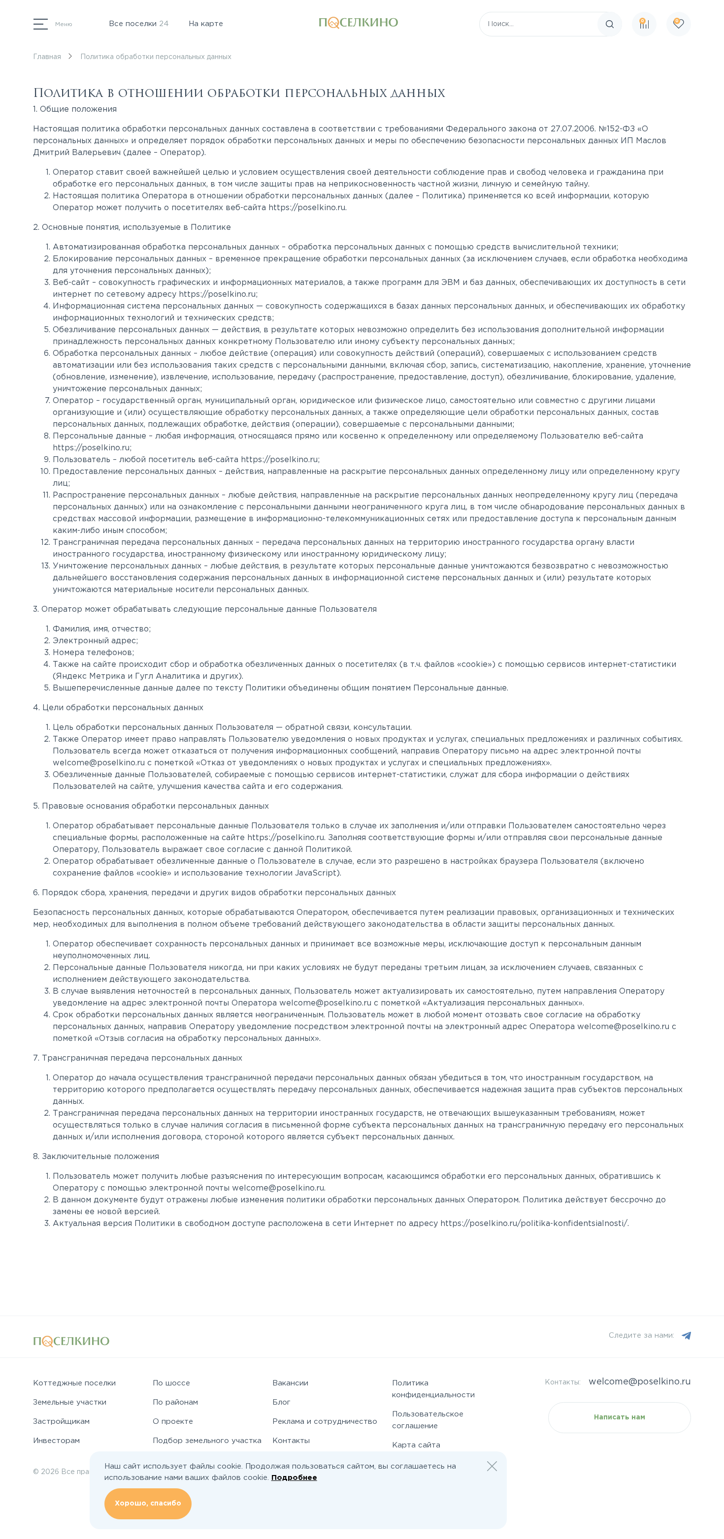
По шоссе (171, 1383)
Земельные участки (69, 1402)
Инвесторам (56, 1441)
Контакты (291, 1441)
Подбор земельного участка (207, 1441)
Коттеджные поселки (74, 1383)
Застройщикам (61, 1421)
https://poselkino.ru (306, 208)
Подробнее (294, 1478)
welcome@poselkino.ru (99, 763)
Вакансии (290, 1383)
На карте (206, 24)
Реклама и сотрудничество (324, 1421)
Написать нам (619, 1417)
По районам (175, 1402)
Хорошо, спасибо (148, 1504)
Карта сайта (416, 1445)
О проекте (173, 1421)
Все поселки (139, 24)
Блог (281, 1402)
